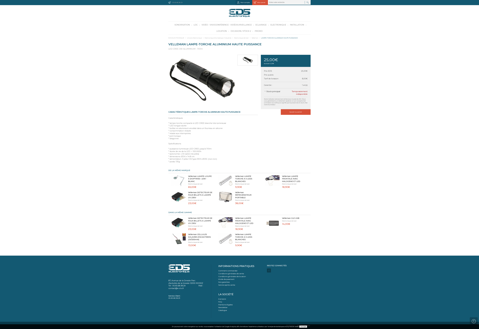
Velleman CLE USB (290, 218)
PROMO (259, 31)
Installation (297, 25)
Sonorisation (182, 25)
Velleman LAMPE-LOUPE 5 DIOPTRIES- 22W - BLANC (200, 178)
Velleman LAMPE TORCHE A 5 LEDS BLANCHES (243, 178)
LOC (196, 25)
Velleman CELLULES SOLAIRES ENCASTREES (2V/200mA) (199, 237)
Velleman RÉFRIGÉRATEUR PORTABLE (243, 195)
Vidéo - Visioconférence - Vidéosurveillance (227, 25)
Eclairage (261, 25)
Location (221, 31)
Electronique (278, 25)
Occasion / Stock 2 (241, 31)
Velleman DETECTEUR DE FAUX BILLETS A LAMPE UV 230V (200, 195)
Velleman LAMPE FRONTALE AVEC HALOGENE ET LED (291, 178)
